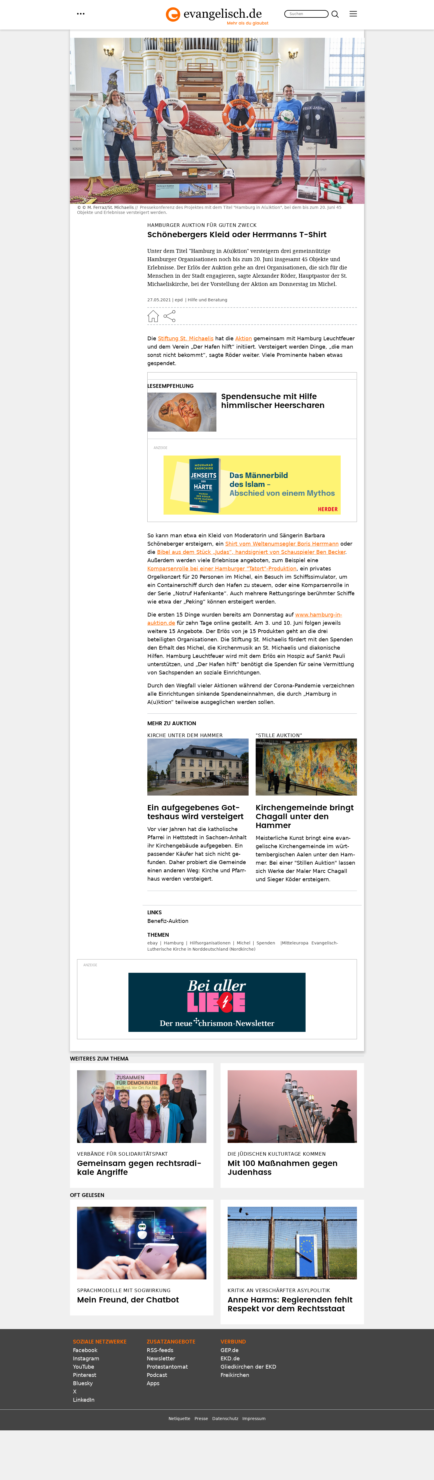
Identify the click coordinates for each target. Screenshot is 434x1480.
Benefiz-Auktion (167, 921)
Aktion (243, 338)
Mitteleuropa (295, 943)
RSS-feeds (160, 1350)
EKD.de (230, 1358)
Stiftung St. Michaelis (185, 338)
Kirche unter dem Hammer (185, 735)
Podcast (157, 1375)
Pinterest (84, 1375)
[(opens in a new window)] (252, 485)
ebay (152, 943)
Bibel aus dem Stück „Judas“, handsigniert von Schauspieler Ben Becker (251, 552)
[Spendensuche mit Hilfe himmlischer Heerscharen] (181, 412)
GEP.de (230, 1350)
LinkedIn (83, 1400)
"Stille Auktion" (279, 735)
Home (153, 316)
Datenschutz (225, 1418)
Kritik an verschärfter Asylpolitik (279, 1290)
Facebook (85, 1350)
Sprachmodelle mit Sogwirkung (123, 1290)
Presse (201, 1418)
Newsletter (161, 1358)
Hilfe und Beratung (207, 299)
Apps (153, 1383)
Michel (243, 943)
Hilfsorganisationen (210, 943)
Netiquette (179, 1418)
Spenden (266, 943)
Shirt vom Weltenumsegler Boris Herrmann (282, 544)
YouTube (83, 1367)
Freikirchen (235, 1375)
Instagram (86, 1358)
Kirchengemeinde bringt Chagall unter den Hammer (305, 817)
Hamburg (174, 943)
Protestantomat (167, 1367)
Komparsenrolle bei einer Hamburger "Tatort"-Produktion (221, 568)
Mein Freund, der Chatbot (128, 1300)
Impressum (254, 1418)
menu (80, 13)
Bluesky (83, 1383)
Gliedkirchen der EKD (248, 1367)
